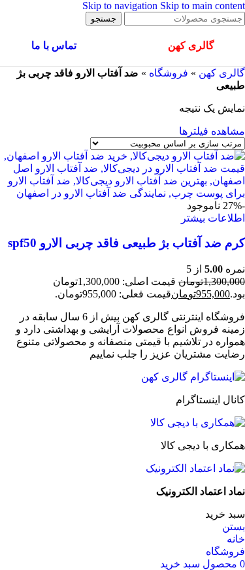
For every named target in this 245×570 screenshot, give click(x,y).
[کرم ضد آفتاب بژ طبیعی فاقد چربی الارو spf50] (122, 193)
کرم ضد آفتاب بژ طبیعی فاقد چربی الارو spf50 (126, 243)
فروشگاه (168, 72)
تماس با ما (53, 45)
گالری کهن (222, 72)
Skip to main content (202, 5)
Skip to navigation (121, 5)
